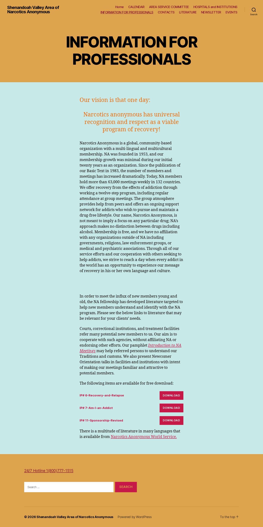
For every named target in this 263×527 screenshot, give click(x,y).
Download (171, 395)
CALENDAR (136, 7)
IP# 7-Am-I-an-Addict (96, 408)
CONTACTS (166, 12)
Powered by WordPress (135, 517)
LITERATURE (188, 12)
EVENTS (231, 12)
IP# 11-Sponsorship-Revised (101, 420)
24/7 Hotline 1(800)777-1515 (48, 470)
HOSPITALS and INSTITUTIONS (215, 7)
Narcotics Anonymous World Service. (144, 436)
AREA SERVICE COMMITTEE (169, 7)
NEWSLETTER (211, 12)
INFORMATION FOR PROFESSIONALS (127, 12)
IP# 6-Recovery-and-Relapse (102, 395)
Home (119, 7)
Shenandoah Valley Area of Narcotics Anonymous (33, 9)
